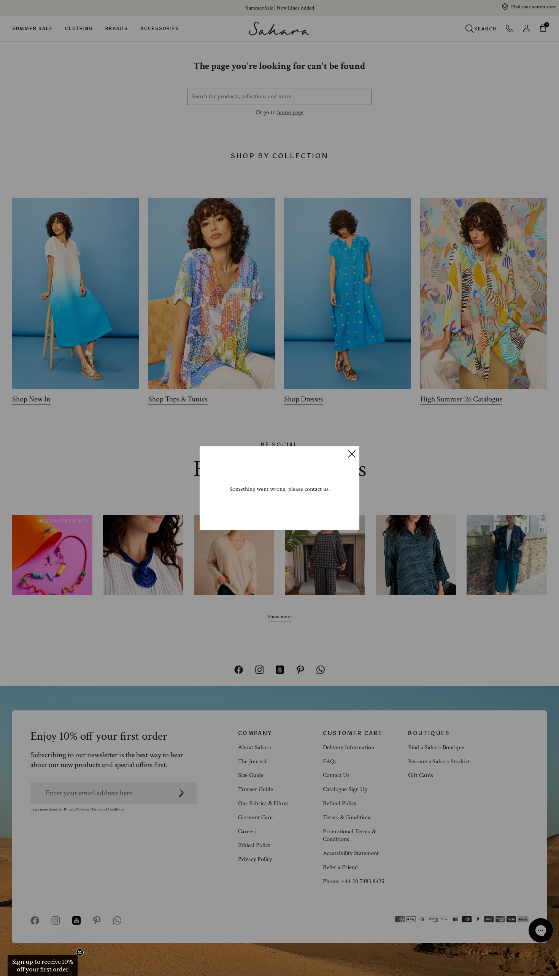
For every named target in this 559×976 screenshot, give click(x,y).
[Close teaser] (80, 952)
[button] (43, 965)
